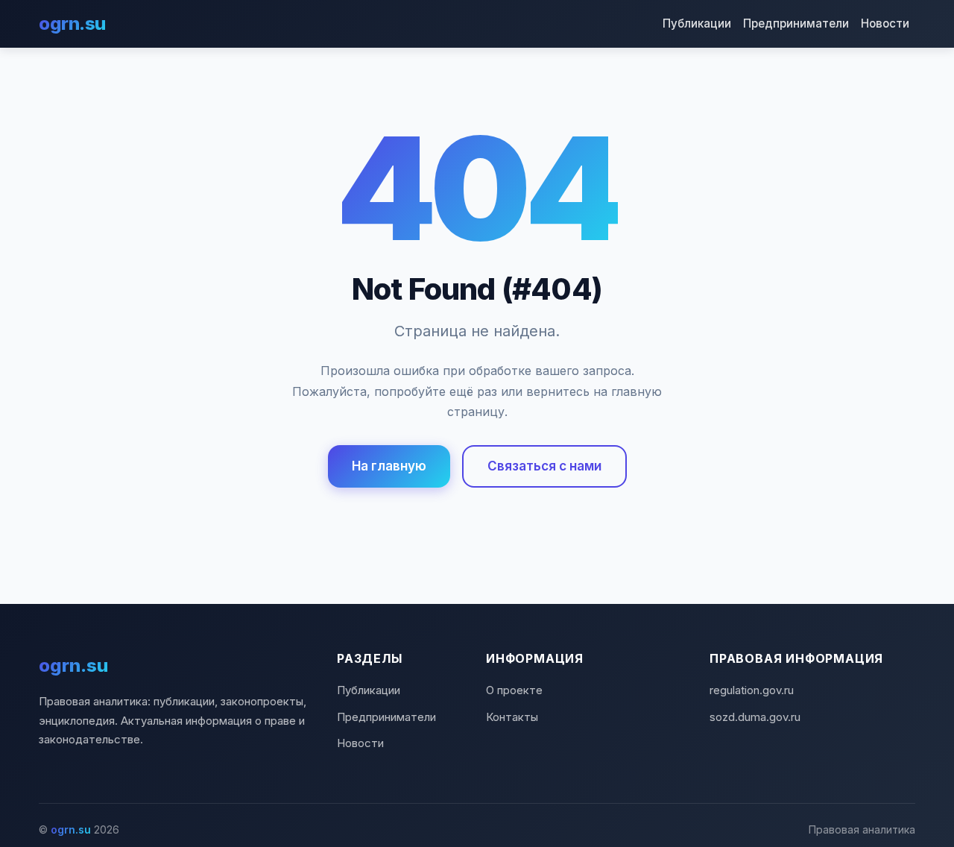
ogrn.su (72, 23)
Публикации (697, 23)
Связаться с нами (544, 466)
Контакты (512, 717)
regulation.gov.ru (752, 690)
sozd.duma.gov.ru (755, 717)
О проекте (514, 690)
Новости (885, 23)
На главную (389, 466)
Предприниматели (796, 23)
